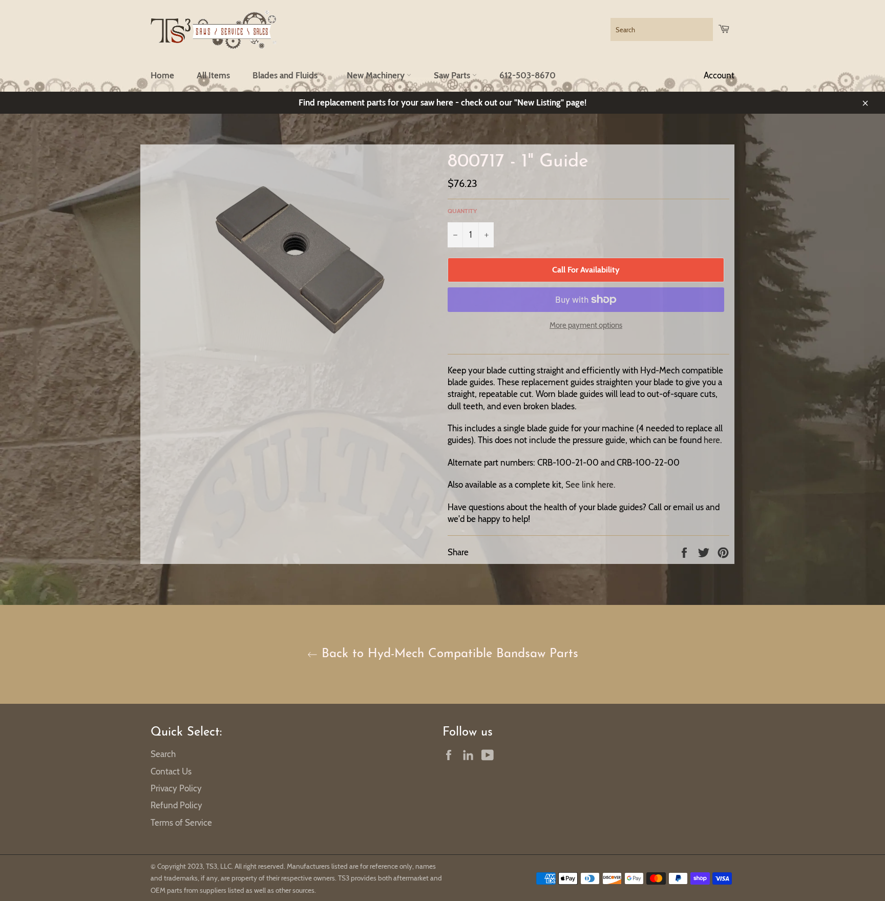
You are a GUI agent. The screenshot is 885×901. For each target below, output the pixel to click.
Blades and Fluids (286, 75)
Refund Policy (176, 805)
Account (719, 75)
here (712, 440)
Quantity (462, 211)
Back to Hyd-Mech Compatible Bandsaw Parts (448, 654)
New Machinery (377, 75)
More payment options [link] (586, 325)
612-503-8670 (527, 75)
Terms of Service (181, 823)
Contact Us (171, 771)
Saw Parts (453, 75)
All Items (213, 75)
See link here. (590, 484)
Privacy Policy (176, 788)
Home (162, 75)
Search (163, 754)
